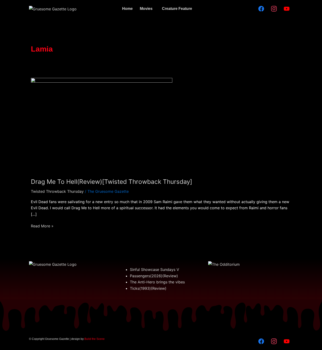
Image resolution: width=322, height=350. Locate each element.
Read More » (42, 225)
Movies (146, 9)
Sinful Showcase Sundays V (154, 269)
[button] (147, 8)
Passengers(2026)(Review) (154, 276)
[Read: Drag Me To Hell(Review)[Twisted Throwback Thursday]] (101, 124)
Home (127, 9)
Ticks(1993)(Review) (148, 288)
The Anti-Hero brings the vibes (157, 282)
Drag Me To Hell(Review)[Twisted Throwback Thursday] (111, 181)
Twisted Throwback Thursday (57, 191)
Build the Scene (94, 339)
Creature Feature (177, 9)
